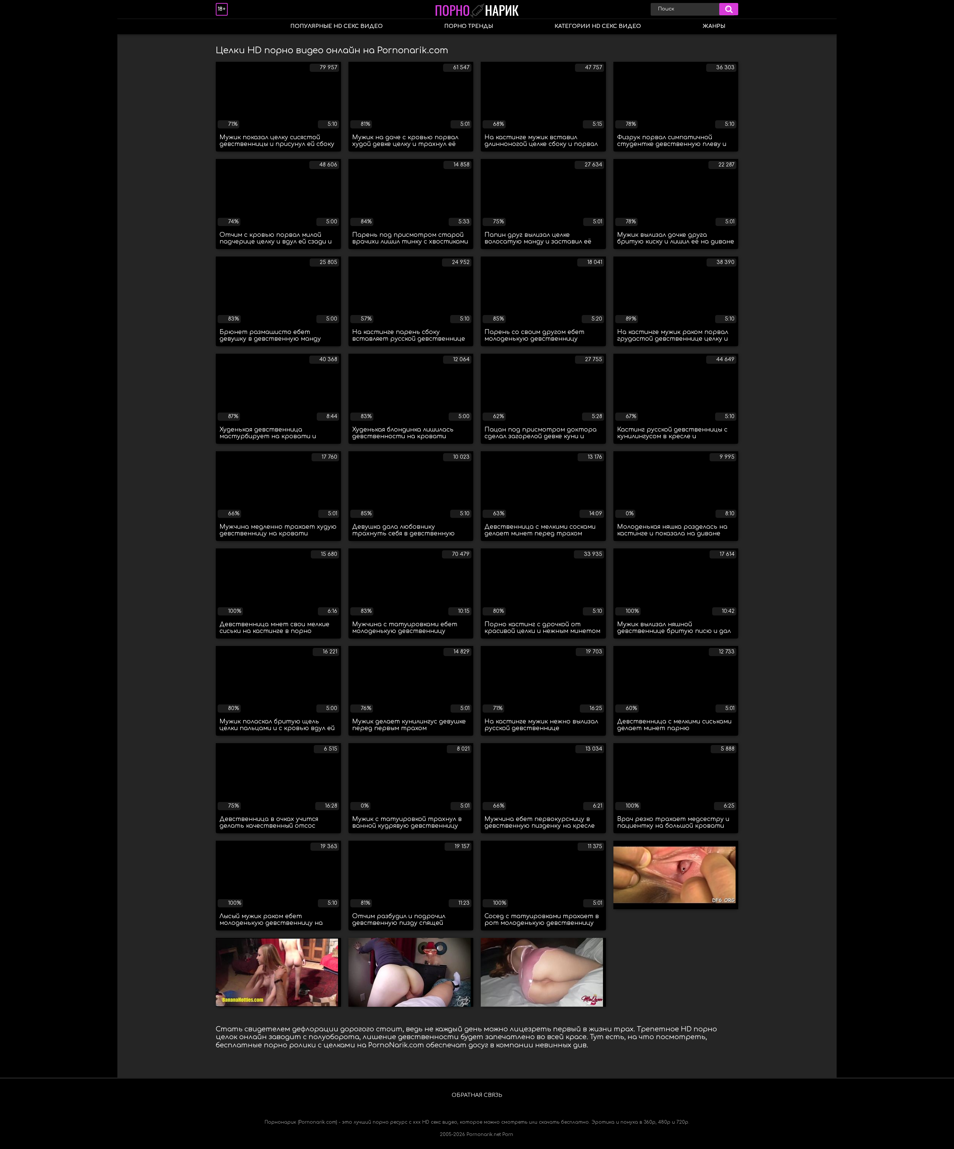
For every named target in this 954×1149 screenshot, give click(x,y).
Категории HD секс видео (598, 26)
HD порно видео (229, 26)
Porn (507, 1134)
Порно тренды (468, 26)
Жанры (713, 26)
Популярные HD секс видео (336, 26)
